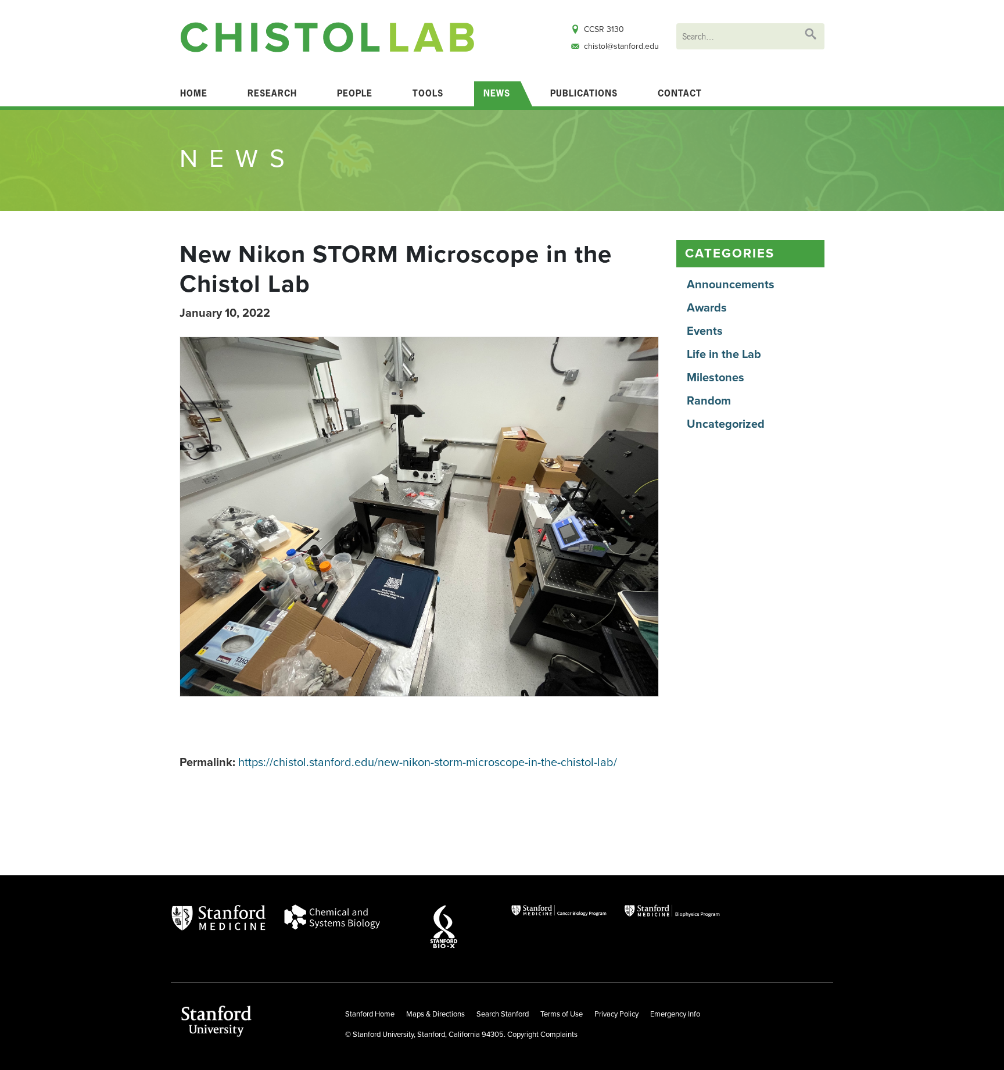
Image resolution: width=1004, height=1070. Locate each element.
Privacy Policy (616, 1014)
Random (709, 401)
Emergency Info (675, 1014)
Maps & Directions (435, 1014)
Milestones (715, 378)
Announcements (730, 285)
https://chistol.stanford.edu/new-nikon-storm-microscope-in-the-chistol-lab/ (427, 763)
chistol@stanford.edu (621, 46)
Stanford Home (370, 1014)
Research (272, 93)
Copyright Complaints (542, 1034)
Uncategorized (726, 424)
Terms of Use (561, 1014)
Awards (707, 308)
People (354, 93)
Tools (428, 93)
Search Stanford (502, 1014)
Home (193, 93)
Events (705, 331)
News (496, 93)
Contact (680, 93)
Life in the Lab (724, 355)
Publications (584, 93)
